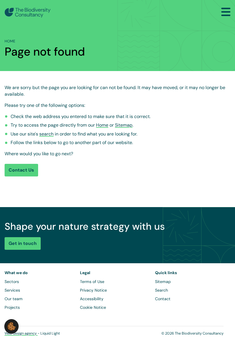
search (46, 134)
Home (102, 125)
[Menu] (225, 12)
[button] (11, 326)
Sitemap (123, 125)
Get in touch (23, 243)
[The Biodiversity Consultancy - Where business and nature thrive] (28, 12)
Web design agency (21, 333)
